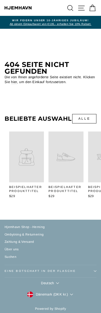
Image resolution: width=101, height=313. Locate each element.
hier (14, 82)
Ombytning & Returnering (24, 234)
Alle (84, 118)
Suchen (10, 257)
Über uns (12, 249)
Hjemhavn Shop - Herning (25, 227)
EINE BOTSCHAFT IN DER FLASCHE (40, 270)
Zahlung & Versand (19, 242)
